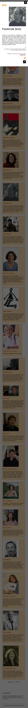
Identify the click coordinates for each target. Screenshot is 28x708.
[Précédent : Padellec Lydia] (3, 4)
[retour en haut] (25, 57)
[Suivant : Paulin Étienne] (5, 4)
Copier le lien (22, 54)
